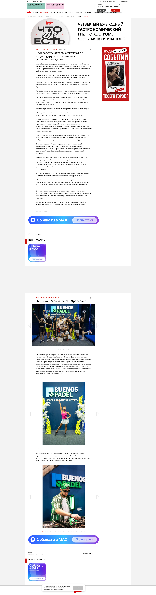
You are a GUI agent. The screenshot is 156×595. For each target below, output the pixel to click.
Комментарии (87, 234)
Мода (53, 12)
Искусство (48, 16)
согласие (55, 587)
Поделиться (54, 49)
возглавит (48, 191)
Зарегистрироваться (37, 1)
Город (35, 12)
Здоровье (88, 12)
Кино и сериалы (31, 16)
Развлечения (44, 12)
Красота (60, 12)
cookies (61, 589)
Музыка (40, 16)
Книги (67, 16)
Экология (79, 12)
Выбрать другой (101, 10)
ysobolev (30, 234)
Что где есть (69, 12)
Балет (61, 16)
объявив (80, 157)
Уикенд (79, 16)
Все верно (115, 10)
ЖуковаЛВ (31, 554)
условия (46, 587)
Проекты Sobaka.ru (123, 1)
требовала (39, 71)
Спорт (73, 16)
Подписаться (44, 49)
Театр (55, 16)
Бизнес (86, 16)
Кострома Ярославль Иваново (107, 1)
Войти (28, 1)
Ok (78, 588)
